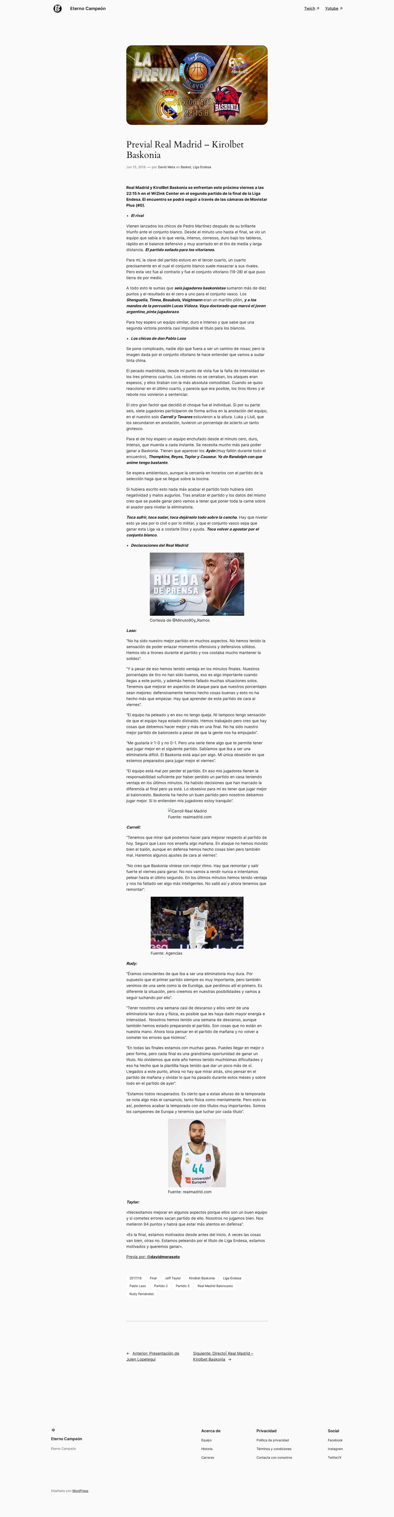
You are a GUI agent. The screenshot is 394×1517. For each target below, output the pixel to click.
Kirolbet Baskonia (202, 1278)
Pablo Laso (138, 1286)
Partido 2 (161, 1286)
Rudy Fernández (142, 1294)
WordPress (80, 1491)
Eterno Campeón (88, 8)
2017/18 (136, 1278)
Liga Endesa (202, 167)
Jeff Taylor (173, 1278)
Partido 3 (182, 1286)
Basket (186, 167)
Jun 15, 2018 (136, 167)
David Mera (166, 167)
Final (153, 1278)
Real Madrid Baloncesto (215, 1286)
